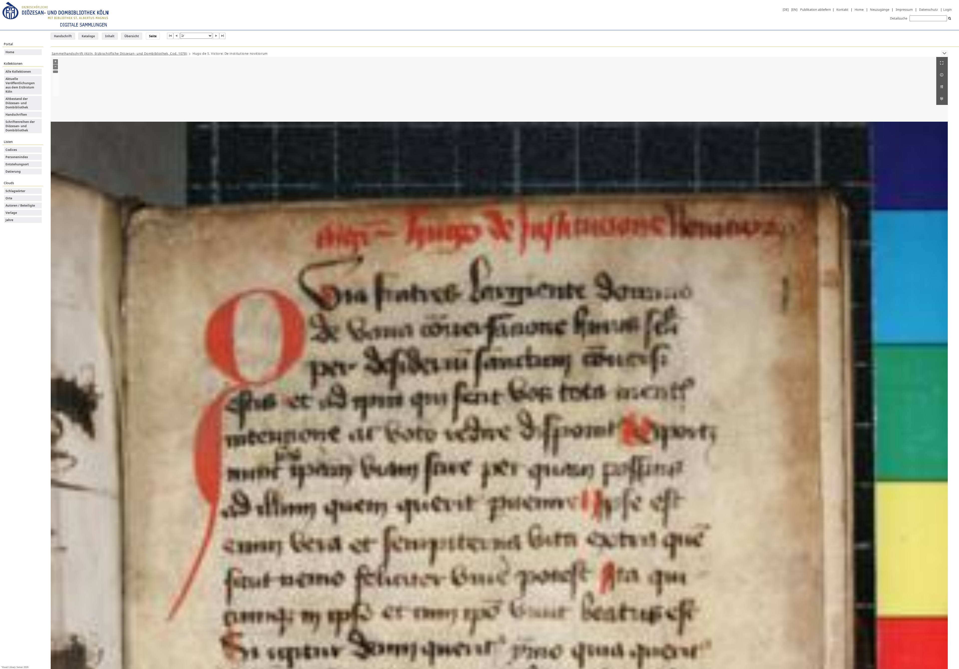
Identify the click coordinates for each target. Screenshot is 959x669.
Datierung (13, 171)
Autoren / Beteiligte (20, 205)
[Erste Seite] (170, 36)
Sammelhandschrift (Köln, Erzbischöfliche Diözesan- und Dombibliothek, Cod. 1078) (119, 53)
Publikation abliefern (815, 9)
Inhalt (109, 36)
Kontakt (842, 9)
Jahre (9, 220)
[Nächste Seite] (216, 36)
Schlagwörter (15, 191)
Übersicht (131, 36)
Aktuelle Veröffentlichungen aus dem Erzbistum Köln (20, 85)
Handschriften (16, 114)
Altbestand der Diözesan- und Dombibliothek (16, 103)
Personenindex (16, 157)
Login (947, 9)
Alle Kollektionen (18, 71)
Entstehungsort (17, 164)
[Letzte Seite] (222, 36)
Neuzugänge (879, 9)
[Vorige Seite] (176, 36)
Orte (8, 198)
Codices (11, 150)
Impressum (904, 9)
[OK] (950, 18)
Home (859, 9)
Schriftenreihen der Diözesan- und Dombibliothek (20, 126)
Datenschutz (928, 9)
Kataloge (88, 36)
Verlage (11, 213)
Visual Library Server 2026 (14, 667)
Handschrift (63, 36)
